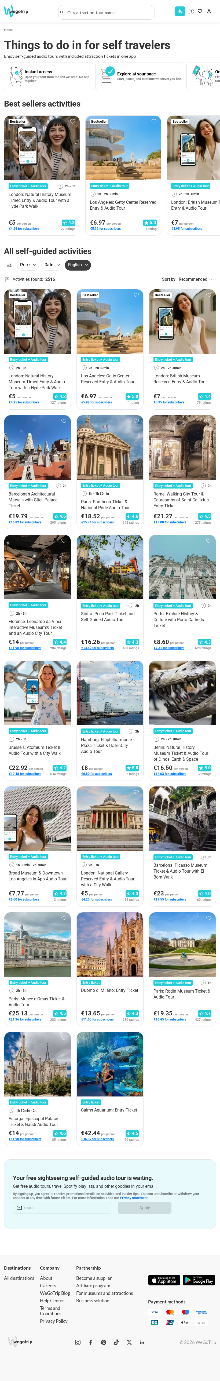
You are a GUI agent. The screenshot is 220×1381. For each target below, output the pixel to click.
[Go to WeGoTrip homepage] (19, 11)
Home (8, 30)
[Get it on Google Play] (199, 1281)
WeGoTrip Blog (55, 1293)
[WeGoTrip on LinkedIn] (142, 1342)
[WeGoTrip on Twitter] (129, 1342)
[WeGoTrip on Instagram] (78, 1342)
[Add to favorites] (72, 121)
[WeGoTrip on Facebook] (90, 1342)
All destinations (19, 1278)
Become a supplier (94, 1278)
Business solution (92, 1300)
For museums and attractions (104, 1293)
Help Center (52, 1300)
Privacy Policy (54, 1321)
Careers (48, 1285)
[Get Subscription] (180, 11)
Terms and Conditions (50, 1310)
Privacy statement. (134, 1198)
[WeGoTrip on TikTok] (116, 1342)
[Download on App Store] (164, 1281)
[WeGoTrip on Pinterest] (103, 1342)
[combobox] (108, 12)
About (46, 1278)
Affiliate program (93, 1285)
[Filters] (9, 265)
